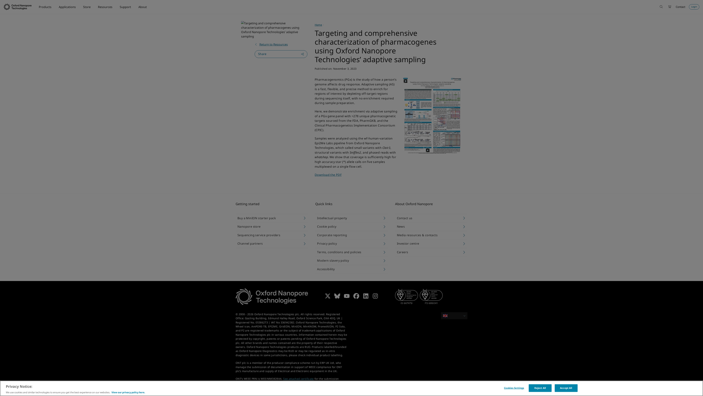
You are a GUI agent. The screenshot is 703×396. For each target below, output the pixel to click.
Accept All (566, 387)
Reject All (540, 387)
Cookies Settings (514, 387)
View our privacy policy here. (128, 392)
